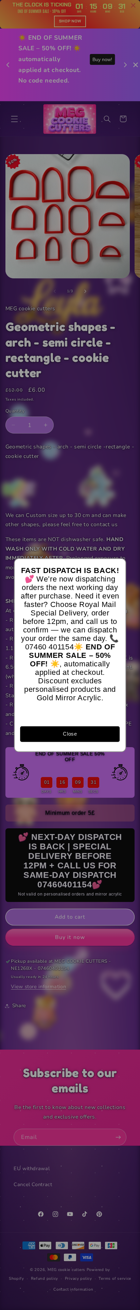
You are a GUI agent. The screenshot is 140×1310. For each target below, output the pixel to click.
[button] (117, 566)
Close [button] (70, 734)
